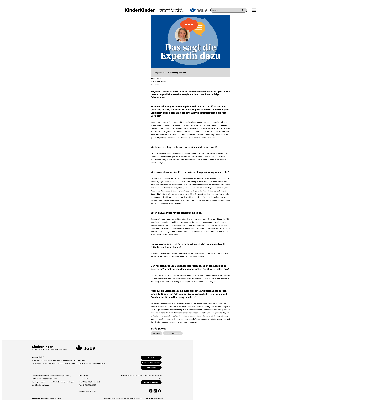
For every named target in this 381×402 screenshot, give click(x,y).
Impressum (36, 398)
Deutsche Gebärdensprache (151, 363)
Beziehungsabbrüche (173, 333)
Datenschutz (45, 398)
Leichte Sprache (151, 368)
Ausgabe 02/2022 (160, 72)
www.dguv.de (91, 391)
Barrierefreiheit (55, 398)
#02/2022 (156, 333)
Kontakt (151, 358)
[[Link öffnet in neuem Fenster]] (151, 391)
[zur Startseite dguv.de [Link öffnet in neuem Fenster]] (198, 10)
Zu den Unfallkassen (151, 382)
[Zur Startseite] (155, 10)
